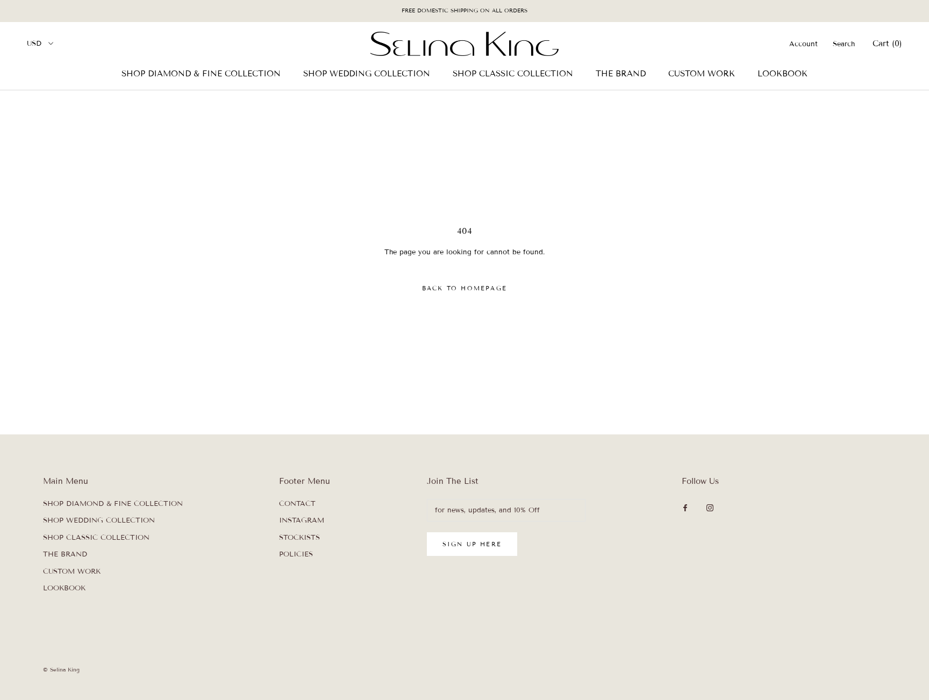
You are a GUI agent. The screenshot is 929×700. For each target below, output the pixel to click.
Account (803, 43)
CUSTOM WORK (701, 73)
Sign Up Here (472, 544)
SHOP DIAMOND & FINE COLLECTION (201, 73)
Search (844, 43)
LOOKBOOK (782, 73)
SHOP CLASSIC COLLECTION (513, 73)
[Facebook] (685, 507)
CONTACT (297, 503)
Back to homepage (464, 288)
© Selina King (61, 669)
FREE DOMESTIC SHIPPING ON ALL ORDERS (464, 10)
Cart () (887, 43)
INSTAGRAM (301, 520)
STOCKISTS (299, 537)
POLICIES (296, 554)
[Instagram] (709, 507)
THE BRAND (621, 73)
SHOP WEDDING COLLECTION (366, 73)
